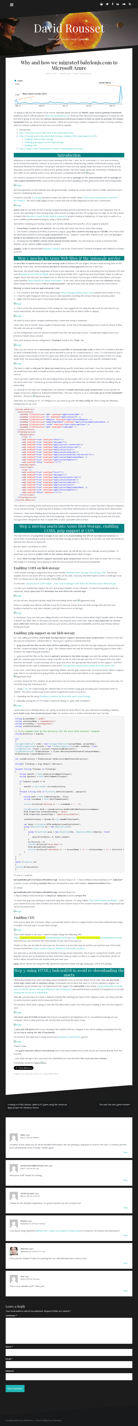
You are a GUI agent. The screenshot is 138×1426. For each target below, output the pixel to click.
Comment (11, 1315)
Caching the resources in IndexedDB (30, 992)
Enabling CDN (31, 145)
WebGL (55, 1074)
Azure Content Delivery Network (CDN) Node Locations (59, 948)
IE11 (41, 1074)
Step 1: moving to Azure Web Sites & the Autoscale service (46, 132)
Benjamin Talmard (51, 248)
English (75, 73)
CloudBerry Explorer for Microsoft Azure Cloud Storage (64, 696)
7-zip (25, 688)
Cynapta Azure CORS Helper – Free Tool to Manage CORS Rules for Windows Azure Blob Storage (71, 583)
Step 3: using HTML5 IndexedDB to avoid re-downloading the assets (51, 148)
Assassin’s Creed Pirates (69, 1037)
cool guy (38, 197)
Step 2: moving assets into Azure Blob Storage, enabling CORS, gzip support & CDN (58, 136)
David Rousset (69, 27)
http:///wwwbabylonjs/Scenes (40, 937)
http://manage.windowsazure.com (77, 292)
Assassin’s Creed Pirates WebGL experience (47, 216)
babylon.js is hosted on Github (34, 274)
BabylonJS (29, 1074)
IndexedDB (48, 1074)
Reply (125, 1152)
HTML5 (36, 1074)
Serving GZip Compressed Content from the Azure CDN (89, 665)
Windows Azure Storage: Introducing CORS (86, 572)
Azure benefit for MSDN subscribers (45, 280)
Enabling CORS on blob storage (39, 139)
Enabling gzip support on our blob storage (44, 142)
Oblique (45, 1420)
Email (9, 1358)
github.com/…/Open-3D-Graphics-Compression (58, 1230)
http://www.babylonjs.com (57, 115)
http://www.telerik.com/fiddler (103, 900)
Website (10, 1371)
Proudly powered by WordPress (19, 1420)
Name (9, 1346)
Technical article (85, 73)
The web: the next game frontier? (114, 1104)
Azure (22, 1074)
